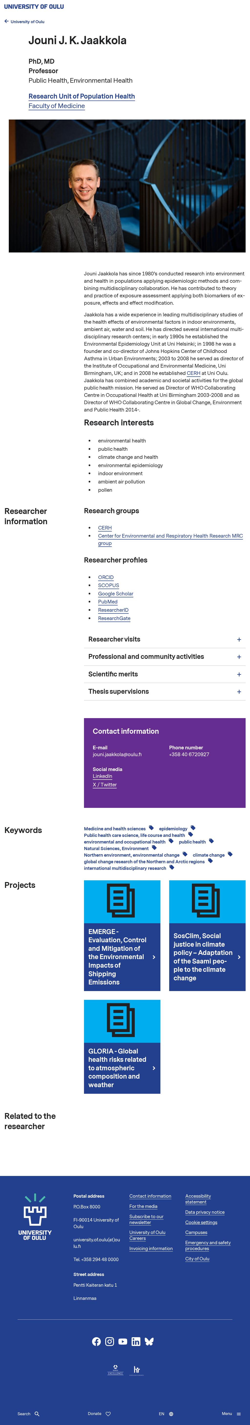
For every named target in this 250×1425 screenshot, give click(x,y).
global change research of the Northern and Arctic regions (145, 862)
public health (193, 842)
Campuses (196, 1232)
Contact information (150, 1196)
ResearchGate (114, 618)
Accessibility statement (198, 1199)
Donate (94, 1413)
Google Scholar (115, 593)
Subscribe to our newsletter (146, 1220)
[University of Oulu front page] (45, 5)
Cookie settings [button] (201, 1222)
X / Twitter (105, 785)
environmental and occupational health (125, 842)
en (168, 1418)
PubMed (108, 601)
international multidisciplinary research (125, 868)
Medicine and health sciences (115, 829)
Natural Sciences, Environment (117, 848)
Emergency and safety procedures (208, 1246)
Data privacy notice (205, 1212)
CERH (193, 373)
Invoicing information (151, 1248)
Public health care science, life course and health (135, 835)
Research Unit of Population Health (82, 96)
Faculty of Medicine (57, 105)
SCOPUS (108, 585)
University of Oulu (27, 22)
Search (24, 1414)
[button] (232, 1414)
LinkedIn (102, 776)
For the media (143, 1206)
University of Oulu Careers (147, 1235)
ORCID (106, 577)
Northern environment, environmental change (132, 855)
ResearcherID (113, 610)
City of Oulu (197, 1259)
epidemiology (173, 829)
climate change (209, 855)
